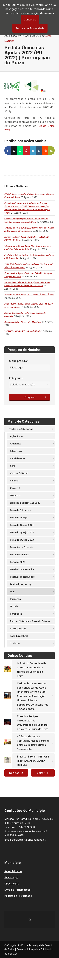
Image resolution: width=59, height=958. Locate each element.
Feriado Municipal (20, 554)
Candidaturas (17, 458)
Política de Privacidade (18, 896)
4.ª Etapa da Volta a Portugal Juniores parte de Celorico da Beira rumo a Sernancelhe (29, 229)
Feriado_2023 (17, 561)
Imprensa (15, 598)
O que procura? (18, 361)
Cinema (14, 480)
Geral (47, 36)
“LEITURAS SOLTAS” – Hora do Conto (22, 330)
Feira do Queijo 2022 (22, 532)
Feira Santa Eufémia (21, 547)
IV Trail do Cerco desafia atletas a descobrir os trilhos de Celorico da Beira (31, 669)
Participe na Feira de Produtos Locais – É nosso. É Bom (29, 294)
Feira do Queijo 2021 (22, 524)
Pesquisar (29, 397)
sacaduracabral (19, 635)
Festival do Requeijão (22, 576)
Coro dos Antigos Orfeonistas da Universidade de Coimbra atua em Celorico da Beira (26, 220)
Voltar (41, 773)
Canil (13, 465)
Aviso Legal (11, 877)
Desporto (15, 495)
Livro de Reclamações (17, 889)
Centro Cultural (19, 473)
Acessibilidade (13, 871)
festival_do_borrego (21, 584)
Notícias (9, 41)
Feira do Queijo (19, 517)
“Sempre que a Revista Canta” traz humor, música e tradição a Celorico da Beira (27, 247)
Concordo (30, 19)
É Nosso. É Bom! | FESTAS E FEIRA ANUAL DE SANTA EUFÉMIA (33, 761)
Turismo (15, 643)
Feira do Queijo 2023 (22, 539)
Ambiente (15, 443)
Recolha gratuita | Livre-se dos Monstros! (22, 321)
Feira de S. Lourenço (21, 510)
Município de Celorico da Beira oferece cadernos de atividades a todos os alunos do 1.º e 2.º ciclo (27, 284)
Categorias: (16, 378)
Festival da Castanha (22, 569)
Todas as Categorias (21, 428)
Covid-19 (15, 487)
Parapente (16, 613)
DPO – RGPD (11, 883)
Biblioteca (16, 450)
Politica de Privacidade (30, 28)
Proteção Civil (18, 628)
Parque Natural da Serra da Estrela (30, 621)
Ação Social (16, 436)
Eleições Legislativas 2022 (25, 502)
